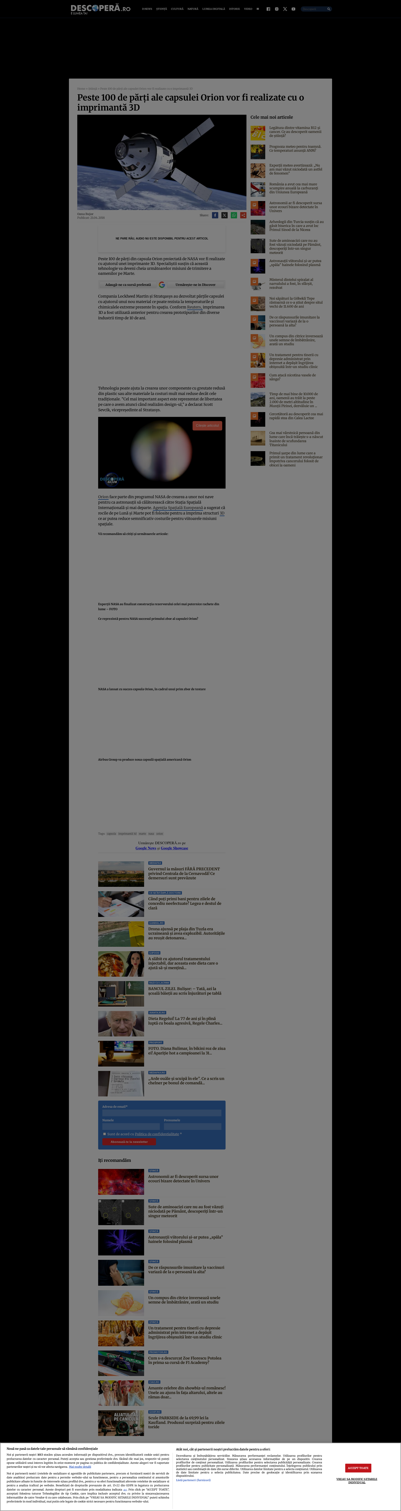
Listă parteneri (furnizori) (193, 1480)
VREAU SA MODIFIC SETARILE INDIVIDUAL (356, 1480)
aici (125, 1489)
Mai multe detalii (80, 1466)
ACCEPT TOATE (358, 1468)
